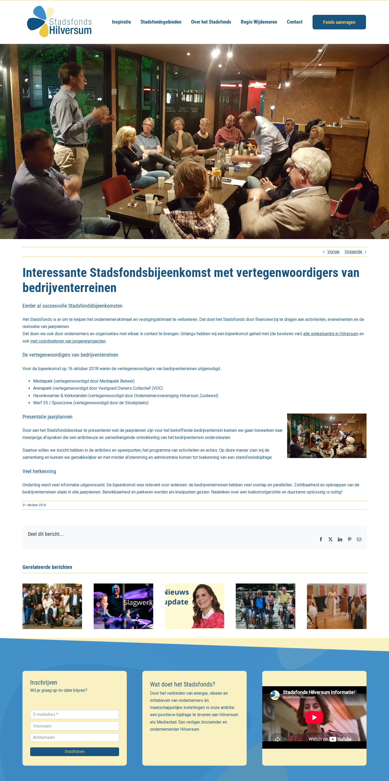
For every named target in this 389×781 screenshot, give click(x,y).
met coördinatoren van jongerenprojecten (68, 341)
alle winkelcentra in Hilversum (330, 333)
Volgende (353, 251)
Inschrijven (75, 751)
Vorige (333, 251)
